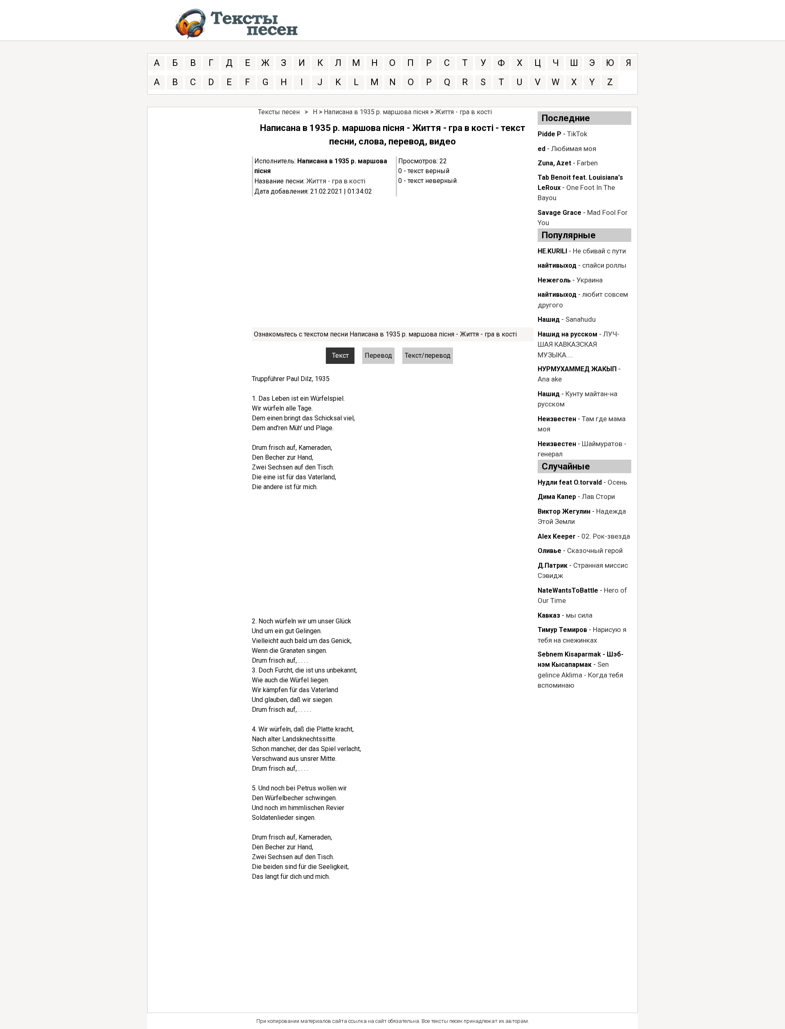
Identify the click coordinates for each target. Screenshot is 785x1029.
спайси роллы (604, 265)
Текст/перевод (428, 355)
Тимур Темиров (562, 630)
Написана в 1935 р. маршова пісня (376, 112)
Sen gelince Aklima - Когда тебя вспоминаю (580, 674)
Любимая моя (573, 148)
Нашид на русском (567, 334)
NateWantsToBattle (568, 590)
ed (541, 149)
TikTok (577, 134)
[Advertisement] (393, 262)
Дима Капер (557, 497)
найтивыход (557, 265)
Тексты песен (279, 112)
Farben (587, 163)
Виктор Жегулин (564, 511)
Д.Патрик (552, 565)
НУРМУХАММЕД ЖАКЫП (577, 369)
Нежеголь (554, 280)
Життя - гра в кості (463, 112)
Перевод (378, 355)
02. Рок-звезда (605, 536)
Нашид (549, 319)
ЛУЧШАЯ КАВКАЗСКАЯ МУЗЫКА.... (578, 344)
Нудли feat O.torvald (570, 482)
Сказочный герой (595, 550)
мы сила (579, 615)
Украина (589, 280)
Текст (340, 355)
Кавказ (549, 615)
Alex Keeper (557, 536)
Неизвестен (557, 419)
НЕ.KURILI (552, 251)
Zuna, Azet (554, 163)
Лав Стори (598, 496)
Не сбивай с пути (599, 251)
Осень (617, 482)
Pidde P (549, 134)
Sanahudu (580, 319)
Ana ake (550, 379)
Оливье (549, 551)
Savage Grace (559, 213)
